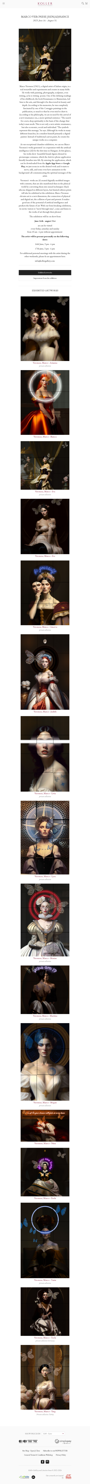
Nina (53, 1143)
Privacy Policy (61, 1455)
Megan (53, 1102)
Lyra (53, 876)
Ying (53, 1411)
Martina (53, 1015)
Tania (53, 1279)
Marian (53, 958)
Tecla (53, 1337)
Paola (53, 1198)
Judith (53, 711)
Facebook (42, 1462)
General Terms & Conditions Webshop (38, 1455)
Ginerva (53, 626)
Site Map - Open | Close (31, 1450)
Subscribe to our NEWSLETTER (55, 1450)
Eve (53, 555)
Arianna (53, 362)
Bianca (53, 436)
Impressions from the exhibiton (45, 278)
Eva (53, 491)
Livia (53, 793)
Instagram (47, 1462)
